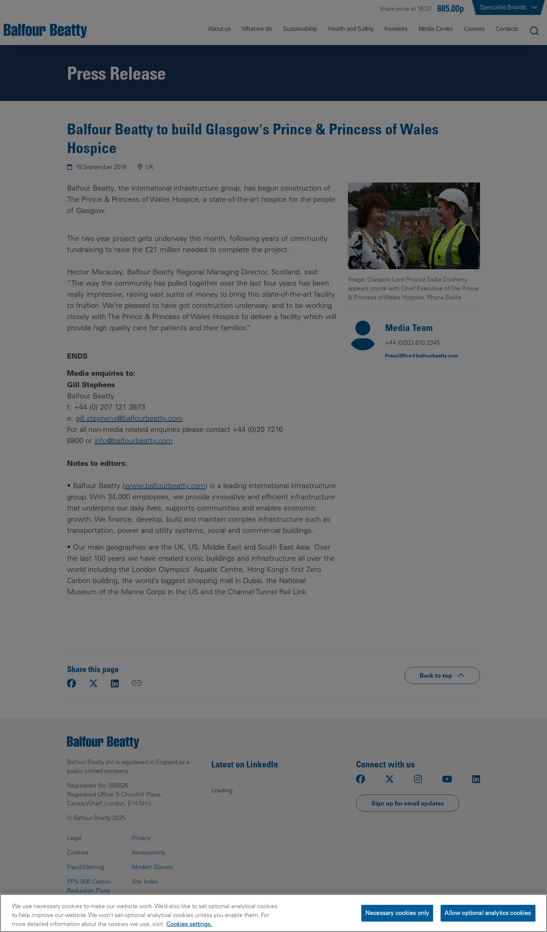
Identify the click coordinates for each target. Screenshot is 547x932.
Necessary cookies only (397, 912)
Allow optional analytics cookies (488, 912)
